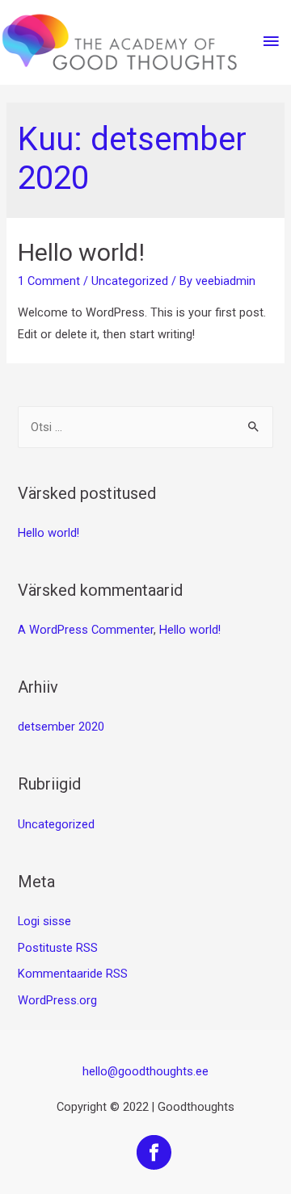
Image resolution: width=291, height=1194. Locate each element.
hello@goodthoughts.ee (145, 1071)
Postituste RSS (58, 948)
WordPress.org (57, 1000)
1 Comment (49, 281)
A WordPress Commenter (86, 629)
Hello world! (81, 252)
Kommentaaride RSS (73, 973)
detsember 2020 (61, 726)
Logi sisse (44, 921)
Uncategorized (129, 281)
